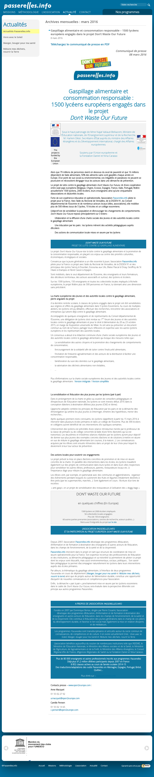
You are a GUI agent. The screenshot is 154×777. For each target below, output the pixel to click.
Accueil (42, 765)
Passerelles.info (27, 5)
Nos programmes (127, 12)
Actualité (69, 12)
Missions (9, 12)
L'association (51, 12)
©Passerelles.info (9, 765)
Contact (85, 12)
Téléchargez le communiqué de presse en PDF (80, 44)
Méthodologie (28, 12)
